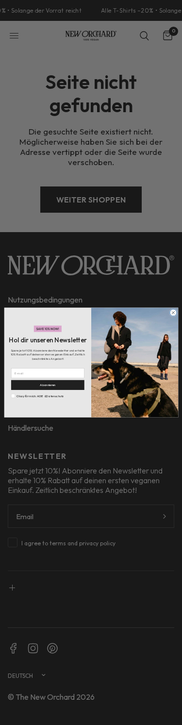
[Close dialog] (172, 312)
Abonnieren (48, 385)
